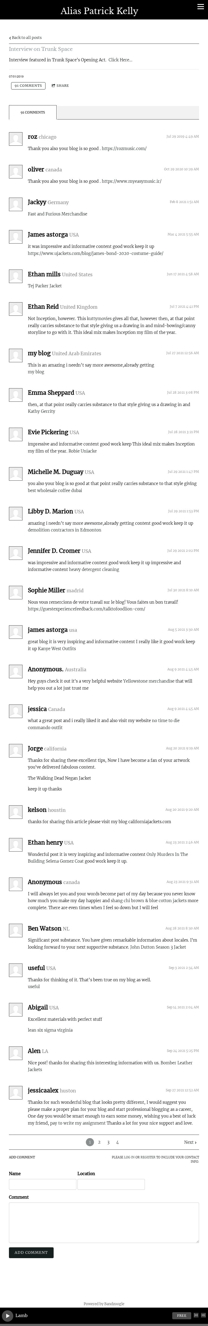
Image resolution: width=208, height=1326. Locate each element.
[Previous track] (196, 1315)
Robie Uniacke (83, 451)
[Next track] (203, 1315)
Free (182, 1316)
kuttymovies (100, 318)
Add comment (31, 1252)
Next (189, 1142)
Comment (19, 1197)
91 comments (28, 86)
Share (63, 86)
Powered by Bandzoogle (104, 1304)
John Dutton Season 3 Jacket (158, 947)
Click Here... (120, 59)
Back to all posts (26, 37)
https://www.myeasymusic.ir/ (131, 181)
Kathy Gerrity (41, 411)
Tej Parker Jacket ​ (45, 285)
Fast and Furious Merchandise (57, 214)
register (148, 1157)
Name (15, 1173)
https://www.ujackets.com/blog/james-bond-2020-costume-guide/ (95, 253)
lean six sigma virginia (50, 1030)
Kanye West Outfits (57, 648)
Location (86, 1173)
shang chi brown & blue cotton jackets (149, 900)
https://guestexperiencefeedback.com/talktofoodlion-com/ (86, 609)
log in (129, 1157)
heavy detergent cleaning (94, 569)
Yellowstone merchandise (148, 681)
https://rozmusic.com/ (124, 148)
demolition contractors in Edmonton (64, 530)
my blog (36, 371)
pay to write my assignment (78, 1123)
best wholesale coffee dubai (55, 490)
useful (34, 986)
